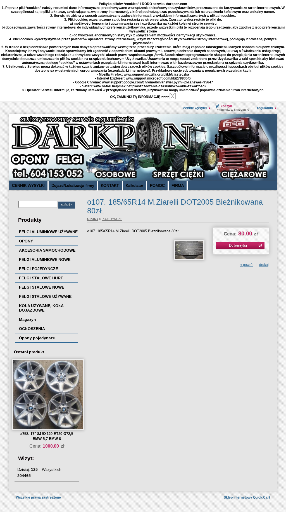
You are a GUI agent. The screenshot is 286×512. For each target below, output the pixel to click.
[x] (172, 95)
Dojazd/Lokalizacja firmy (72, 185)
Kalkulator (134, 185)
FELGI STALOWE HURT (41, 278)
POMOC (157, 185)
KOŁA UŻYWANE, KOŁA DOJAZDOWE (41, 307)
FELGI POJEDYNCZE (38, 268)
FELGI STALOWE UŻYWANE (45, 296)
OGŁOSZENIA (32, 328)
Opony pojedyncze (37, 338)
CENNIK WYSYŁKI (195, 108)
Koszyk (226, 106)
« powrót (246, 265)
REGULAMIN (265, 108)
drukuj (264, 265)
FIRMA (177, 185)
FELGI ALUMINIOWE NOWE (44, 259)
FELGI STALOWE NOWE (41, 287)
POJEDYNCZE (112, 219)
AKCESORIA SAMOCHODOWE (47, 250)
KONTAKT (110, 185)
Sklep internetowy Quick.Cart (247, 497)
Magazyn (27, 319)
